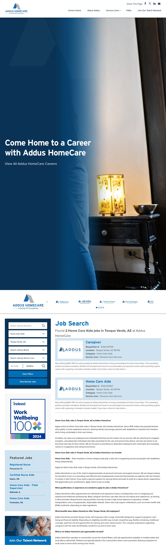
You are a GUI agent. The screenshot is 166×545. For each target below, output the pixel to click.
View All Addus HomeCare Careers (31, 163)
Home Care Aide (17, 333)
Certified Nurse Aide (22, 474)
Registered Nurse (20, 464)
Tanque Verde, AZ (18, 341)
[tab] (96, 307)
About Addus (93, 10)
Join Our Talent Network (149, 10)
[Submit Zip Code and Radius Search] (43, 366)
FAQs (128, 10)
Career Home (74, 10)
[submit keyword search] (43, 325)
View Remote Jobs (28, 381)
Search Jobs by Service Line (22, 358)
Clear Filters (27, 374)
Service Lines (112, 10)
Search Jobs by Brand (19, 350)
